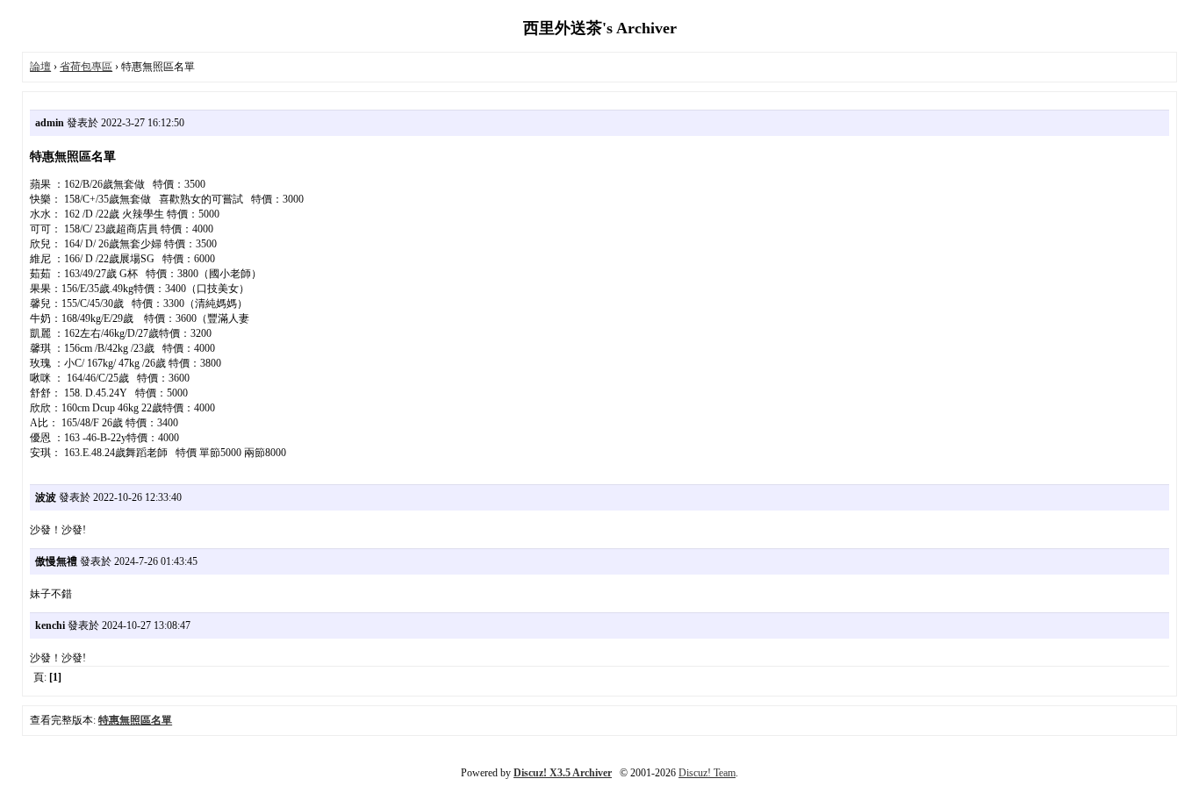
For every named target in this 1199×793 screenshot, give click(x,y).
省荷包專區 (86, 67)
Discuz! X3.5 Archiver (562, 773)
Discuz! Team (707, 773)
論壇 (40, 67)
